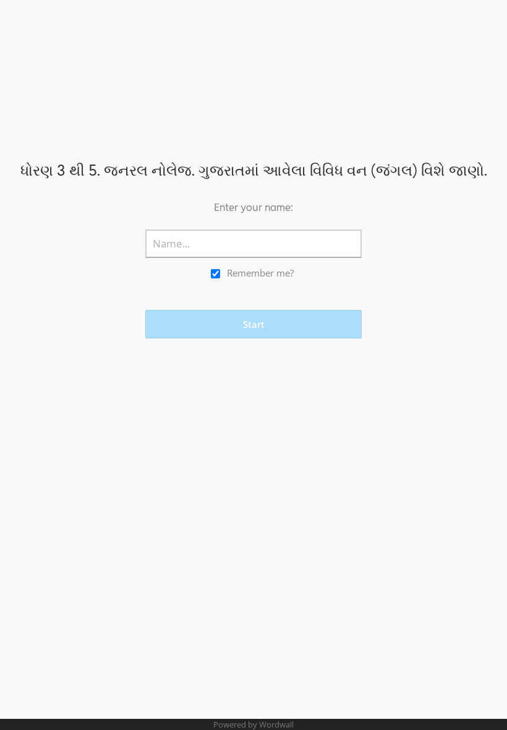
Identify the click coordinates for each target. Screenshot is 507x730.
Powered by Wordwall (253, 724)
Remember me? (260, 273)
